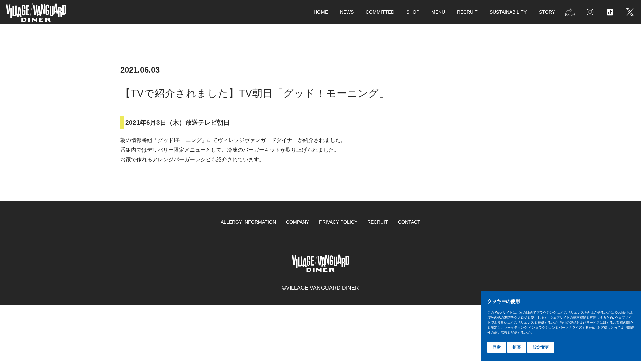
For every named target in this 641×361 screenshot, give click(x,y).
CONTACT (409, 222)
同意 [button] (497, 347)
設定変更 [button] (541, 347)
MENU (438, 12)
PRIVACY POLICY (338, 222)
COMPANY (297, 222)
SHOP (412, 12)
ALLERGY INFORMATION (248, 222)
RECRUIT (467, 12)
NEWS (347, 12)
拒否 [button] (517, 347)
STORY (547, 12)
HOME (321, 12)
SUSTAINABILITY (508, 12)
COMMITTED (380, 12)
